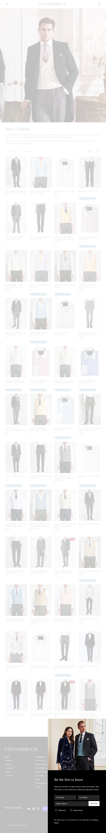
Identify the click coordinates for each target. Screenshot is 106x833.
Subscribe (94, 803)
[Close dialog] (102, 722)
